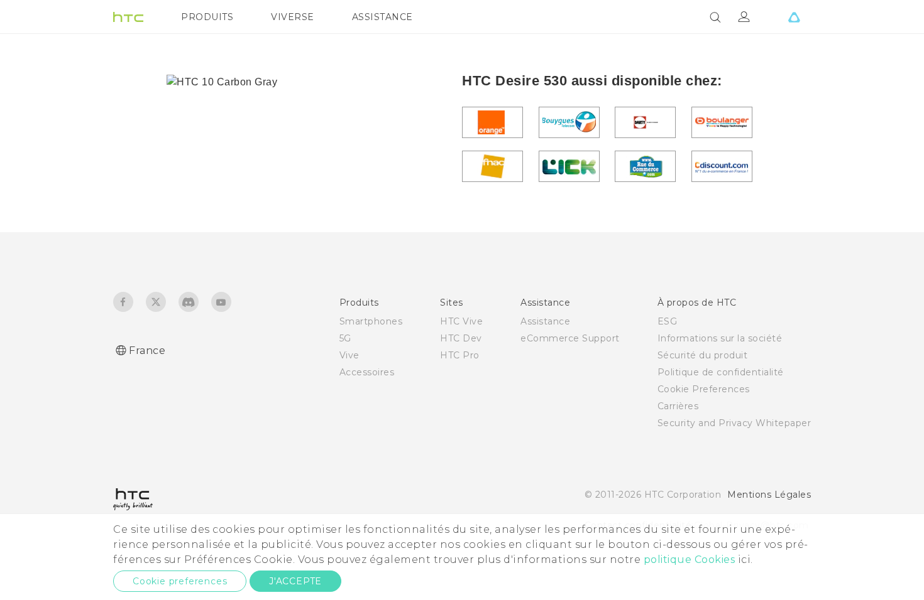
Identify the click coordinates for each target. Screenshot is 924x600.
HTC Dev (461, 338)
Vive (349, 355)
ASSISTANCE (382, 17)
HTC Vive (461, 321)
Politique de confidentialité (720, 372)
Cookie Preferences (703, 389)
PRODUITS (207, 17)
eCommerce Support (570, 338)
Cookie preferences (180, 581)
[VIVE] (794, 17)
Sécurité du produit (702, 355)
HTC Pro (460, 355)
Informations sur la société (720, 338)
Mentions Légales (769, 494)
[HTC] (128, 16)
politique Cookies (689, 559)
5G (345, 338)
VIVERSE (292, 17)
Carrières (678, 406)
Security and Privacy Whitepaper (734, 423)
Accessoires (367, 372)
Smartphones (371, 321)
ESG (667, 321)
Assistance (545, 321)
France (147, 350)
